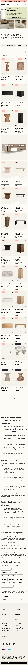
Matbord (20, 576)
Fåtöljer (20, 582)
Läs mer (2, 40)
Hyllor (3, 582)
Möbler (2, 9)
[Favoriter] (20, 4)
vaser (7, 449)
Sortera (12, 52)
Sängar (4, 579)
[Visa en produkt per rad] (26, 55)
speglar (5, 489)
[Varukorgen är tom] (22, 4)
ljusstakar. (14, 512)
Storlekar (20, 52)
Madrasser (19, 579)
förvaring (14, 430)
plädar (7, 512)
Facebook (4, 609)
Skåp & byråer (11, 582)
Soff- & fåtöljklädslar (7, 586)
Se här (14, 149)
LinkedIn (4, 612)
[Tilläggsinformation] (8, 79)
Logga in (4, 638)
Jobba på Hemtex (6, 628)
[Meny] (25, 4)
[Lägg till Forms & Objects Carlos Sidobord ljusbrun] (25, 73)
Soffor (23, 565)
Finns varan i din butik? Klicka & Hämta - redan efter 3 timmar (14, 1)
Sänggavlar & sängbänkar (8, 576)
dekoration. (12, 489)
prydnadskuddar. (13, 440)
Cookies (17, 625)
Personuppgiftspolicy (20, 627)
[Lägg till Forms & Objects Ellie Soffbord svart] (25, 229)
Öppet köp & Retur (19, 628)
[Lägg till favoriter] (12, 59)
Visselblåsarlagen (6, 630)
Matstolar (20, 45)
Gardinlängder (18, 611)
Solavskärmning (18, 616)
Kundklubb (4, 623)
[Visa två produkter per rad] (24, 55)
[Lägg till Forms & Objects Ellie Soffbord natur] (25, 332)
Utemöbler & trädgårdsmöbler (9, 572)
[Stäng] (25, 9)
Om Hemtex (4, 625)
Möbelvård (11, 579)
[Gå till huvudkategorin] (3, 45)
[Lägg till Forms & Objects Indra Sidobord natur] (12, 125)
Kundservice (18, 622)
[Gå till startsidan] (5, 4)
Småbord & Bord (6, 569)
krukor (23, 447)
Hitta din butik (18, 623)
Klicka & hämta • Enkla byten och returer (14, 662)
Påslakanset (18, 609)
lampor (16, 429)
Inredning (17, 614)
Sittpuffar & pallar (10, 45)
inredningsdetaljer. (16, 557)
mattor (5, 440)
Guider (16, 630)
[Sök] (14, 4)
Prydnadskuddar (19, 612)
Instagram (4, 611)
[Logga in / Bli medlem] (17, 4)
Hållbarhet (4, 622)
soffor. (14, 472)
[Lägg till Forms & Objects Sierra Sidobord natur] (12, 73)
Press (3, 627)
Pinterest (4, 614)
